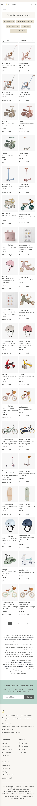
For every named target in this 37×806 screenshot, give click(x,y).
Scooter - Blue (7, 187)
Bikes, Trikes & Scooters (25, 21)
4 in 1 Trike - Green (8, 95)
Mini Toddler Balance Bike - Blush (26, 125)
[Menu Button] (2, 4)
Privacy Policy (6, 752)
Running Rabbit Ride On (27, 573)
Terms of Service (8, 749)
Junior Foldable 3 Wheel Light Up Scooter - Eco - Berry (10, 475)
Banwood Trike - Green (27, 216)
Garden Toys (26, 26)
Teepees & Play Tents (18, 31)
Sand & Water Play (12, 26)
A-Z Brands (6, 746)
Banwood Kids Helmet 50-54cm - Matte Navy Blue (27, 540)
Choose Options (9, 255)
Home (4, 10)
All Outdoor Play (9, 21)
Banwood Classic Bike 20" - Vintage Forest (9, 443)
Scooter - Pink (24, 187)
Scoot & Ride (23, 666)
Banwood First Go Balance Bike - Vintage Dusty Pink (10, 410)
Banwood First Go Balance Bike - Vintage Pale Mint (10, 607)
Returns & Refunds (8, 775)
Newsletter (5, 756)
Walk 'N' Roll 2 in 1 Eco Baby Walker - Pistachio (9, 573)
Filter (7, 41)
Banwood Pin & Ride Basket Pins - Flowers (9, 313)
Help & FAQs (6, 765)
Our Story (5, 743)
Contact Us (6, 769)
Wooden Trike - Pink (26, 280)
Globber (6, 666)
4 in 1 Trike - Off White (9, 65)
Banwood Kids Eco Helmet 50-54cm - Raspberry (25, 345)
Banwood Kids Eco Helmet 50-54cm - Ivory (8, 345)
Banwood (30, 664)
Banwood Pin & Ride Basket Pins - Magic (26, 248)
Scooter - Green (24, 156)
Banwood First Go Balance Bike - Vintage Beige (27, 607)
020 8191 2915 (8, 730)
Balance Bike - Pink (25, 409)
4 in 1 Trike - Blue (24, 95)
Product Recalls (7, 778)
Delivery (4, 772)
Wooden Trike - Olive (26, 313)
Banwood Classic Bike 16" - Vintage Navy (27, 443)
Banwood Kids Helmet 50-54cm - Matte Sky (9, 539)
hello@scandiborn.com (12, 732)
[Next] (27, 623)
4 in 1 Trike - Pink (24, 65)
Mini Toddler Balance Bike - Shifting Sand (9, 125)
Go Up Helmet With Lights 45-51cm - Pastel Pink (8, 281)
